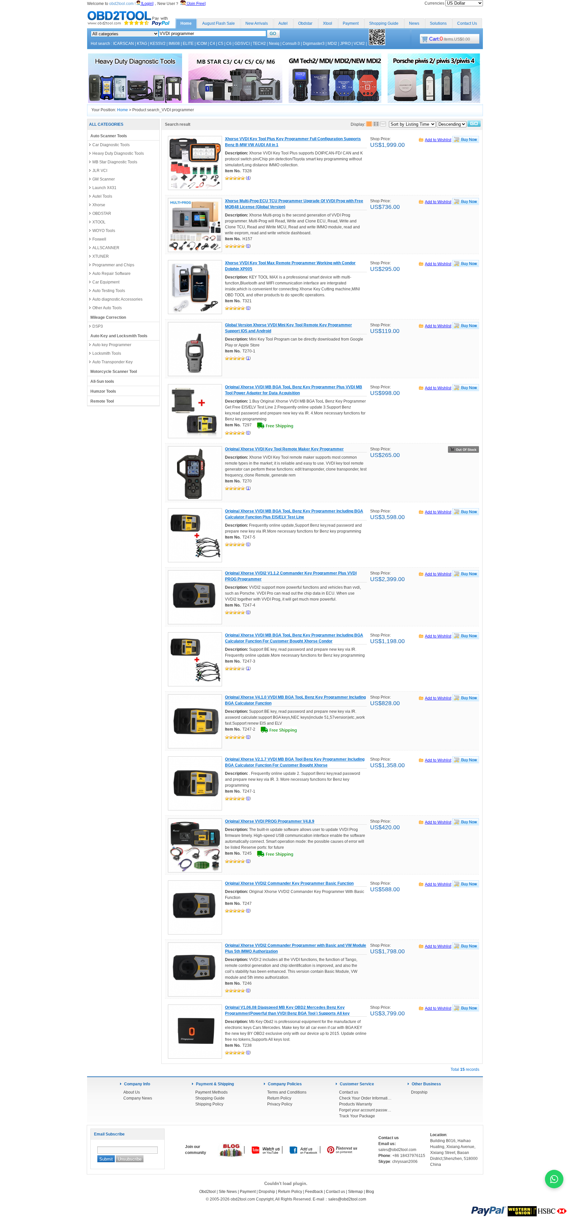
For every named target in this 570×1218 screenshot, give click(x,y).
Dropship (419, 1092)
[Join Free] (196, 3)
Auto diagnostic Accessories (117, 299)
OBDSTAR (101, 213)
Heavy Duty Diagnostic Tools (118, 153)
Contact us (348, 1092)
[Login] (146, 3)
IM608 (174, 43)
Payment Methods (211, 1092)
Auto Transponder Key (112, 362)
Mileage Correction (108, 317)
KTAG (142, 43)
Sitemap (355, 1191)
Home (186, 23)
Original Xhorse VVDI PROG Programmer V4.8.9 (269, 821)
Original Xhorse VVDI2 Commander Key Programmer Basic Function (289, 883)
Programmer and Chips (113, 265)
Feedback (314, 1191)
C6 (229, 43)
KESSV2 (158, 43)
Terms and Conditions (286, 1092)
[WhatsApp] (554, 1179)
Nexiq (274, 43)
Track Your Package (357, 1116)
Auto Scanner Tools (108, 136)
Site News (228, 1191)
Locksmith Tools (106, 353)
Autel (283, 23)
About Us (131, 1092)
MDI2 (332, 43)
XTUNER (100, 256)
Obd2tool (207, 1191)
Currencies (435, 3)
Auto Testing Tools (108, 290)
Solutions (438, 23)
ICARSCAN (123, 43)
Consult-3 (291, 43)
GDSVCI (242, 43)
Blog (370, 1191)
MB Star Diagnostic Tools (114, 162)
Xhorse (98, 205)
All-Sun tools (102, 381)
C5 (220, 43)
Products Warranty (355, 1104)
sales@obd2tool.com (347, 1199)
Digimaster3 (314, 43)
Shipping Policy (209, 1104)
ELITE (188, 43)
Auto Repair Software (111, 273)
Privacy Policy (279, 1104)
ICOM (202, 43)
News (414, 23)
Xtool (327, 23)
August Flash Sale (218, 23)
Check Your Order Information (365, 1098)
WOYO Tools (103, 230)
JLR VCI (99, 170)
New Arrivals (256, 23)
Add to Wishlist (438, 140)
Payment (351, 23)
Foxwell (99, 239)
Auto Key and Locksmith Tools (118, 336)
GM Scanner (103, 179)
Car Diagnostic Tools (111, 145)
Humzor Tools (103, 391)
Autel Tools (102, 196)
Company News (137, 1098)
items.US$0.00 (449, 39)
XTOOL (99, 222)
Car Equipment (105, 282)
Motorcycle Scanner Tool (113, 371)
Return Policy (279, 1098)
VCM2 (359, 43)
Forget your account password (365, 1110)
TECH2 (259, 43)
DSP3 (97, 326)
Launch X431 (104, 187)
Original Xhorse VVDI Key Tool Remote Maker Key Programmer (284, 449)
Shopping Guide (383, 23)
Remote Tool (102, 401)
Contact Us (467, 23)
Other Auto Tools (107, 308)
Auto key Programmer (111, 345)
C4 (212, 43)
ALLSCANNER (105, 248)
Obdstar (305, 23)
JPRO (345, 43)
